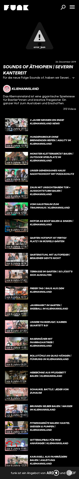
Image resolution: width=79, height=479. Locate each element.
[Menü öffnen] (72, 7)
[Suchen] (63, 7)
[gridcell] (39, 124)
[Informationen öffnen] (73, 78)
